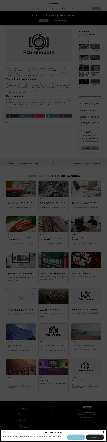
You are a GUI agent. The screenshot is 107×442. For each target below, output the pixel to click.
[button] (103, 432)
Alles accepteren (76, 437)
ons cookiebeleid (14, 437)
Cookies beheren (95, 437)
